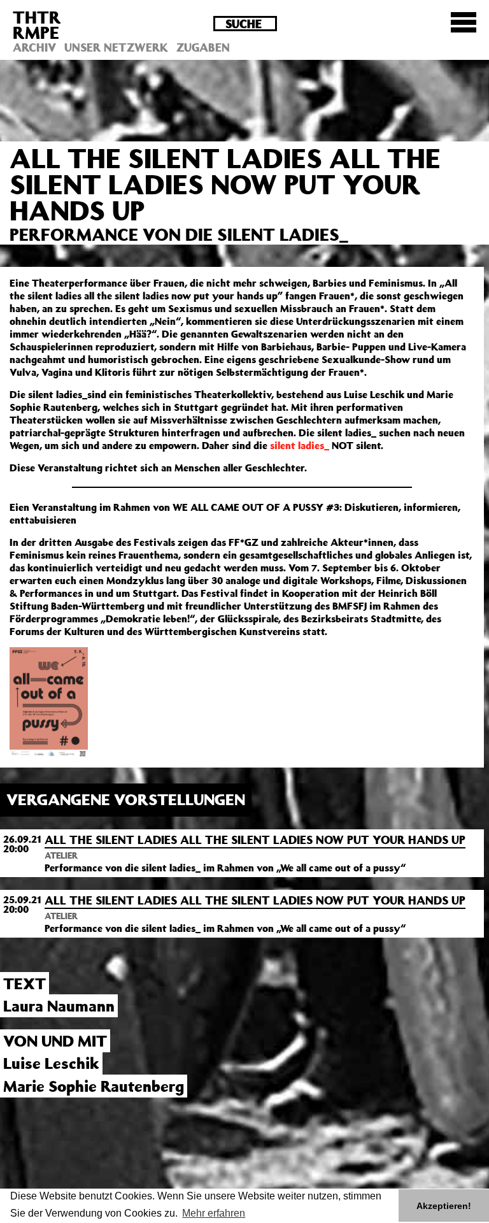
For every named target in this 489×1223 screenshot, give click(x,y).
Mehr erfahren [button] (213, 1213)
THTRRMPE (37, 24)
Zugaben (203, 47)
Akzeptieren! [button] (443, 1206)
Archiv (34, 47)
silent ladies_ (299, 445)
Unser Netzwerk (116, 47)
